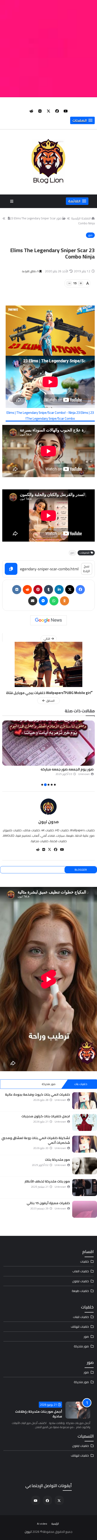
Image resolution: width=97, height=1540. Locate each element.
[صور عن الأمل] (48, 743)
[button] (82, 120)
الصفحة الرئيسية (81, 218)
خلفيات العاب (80, 1271)
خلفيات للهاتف (80, 1326)
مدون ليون (48, 821)
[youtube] (65, 111)
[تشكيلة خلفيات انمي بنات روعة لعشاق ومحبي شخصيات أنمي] (84, 1144)
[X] (69, 589)
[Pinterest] (37, 589)
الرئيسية (55, 1523)
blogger (81, 869)
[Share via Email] (32, 600)
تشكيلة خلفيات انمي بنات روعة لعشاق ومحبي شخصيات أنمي (35, 1140)
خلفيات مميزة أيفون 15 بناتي (48, 1203)
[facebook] (57, 111)
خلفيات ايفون (80, 1281)
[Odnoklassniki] (64, 600)
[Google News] (48, 620)
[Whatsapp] (53, 600)
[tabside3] (16, 1084)
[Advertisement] (48, 48)
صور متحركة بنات (57, 1160)
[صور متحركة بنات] (84, 1165)
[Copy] (11, 569)
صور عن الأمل (83, 769)
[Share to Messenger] (43, 600)
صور (90, 235)
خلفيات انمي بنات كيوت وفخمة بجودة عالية (37, 1094)
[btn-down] (69, 283)
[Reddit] (27, 589)
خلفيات (84, 1261)
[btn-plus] (80, 283)
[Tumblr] (48, 589)
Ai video (42, 1523)
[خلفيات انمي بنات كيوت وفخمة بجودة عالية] (84, 1100)
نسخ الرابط (86, 568)
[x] (48, 111)
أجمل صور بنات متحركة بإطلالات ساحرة (38, 1414)
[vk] (40, 111)
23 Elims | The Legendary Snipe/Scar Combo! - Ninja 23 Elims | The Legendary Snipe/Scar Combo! (50, 415)
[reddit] (31, 111)
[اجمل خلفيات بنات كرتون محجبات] (84, 1122)
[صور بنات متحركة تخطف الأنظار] (84, 1187)
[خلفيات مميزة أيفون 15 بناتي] (84, 1209)
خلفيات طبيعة (80, 1291)
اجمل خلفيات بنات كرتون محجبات (45, 1116)
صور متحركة (48, 1084)
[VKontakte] (16, 589)
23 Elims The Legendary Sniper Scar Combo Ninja (52, 221)
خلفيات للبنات (81, 1317)
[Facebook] (80, 589)
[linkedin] (59, 589)
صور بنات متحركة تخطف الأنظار (47, 1181)
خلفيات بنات (80, 1084)
